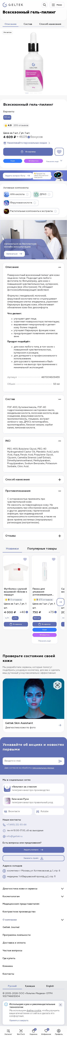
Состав (28, 24)
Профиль (59, 1034)
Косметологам (11, 896)
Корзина (33, 1034)
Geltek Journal (11, 927)
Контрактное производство (19, 911)
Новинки (12, 549)
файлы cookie (34, 1011)
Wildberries (34, 161)
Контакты (8, 974)
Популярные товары (42, 549)
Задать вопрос (31, 850)
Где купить (9, 958)
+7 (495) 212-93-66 (17, 825)
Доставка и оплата (14, 942)
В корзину (31, 152)
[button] (60, 1005)
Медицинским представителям (21, 903)
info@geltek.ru (14, 836)
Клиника (8, 966)
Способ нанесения (50, 24)
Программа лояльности (17, 935)
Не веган (8, 32)
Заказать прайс (31, 858)
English (50, 986)
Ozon (12, 161)
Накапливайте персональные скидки (27, 143)
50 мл (7, 117)
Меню (59, 5)
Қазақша (30, 986)
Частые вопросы (12, 950)
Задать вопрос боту (15, 176)
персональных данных (43, 768)
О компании (10, 919)
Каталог (8, 1034)
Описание (10, 24)
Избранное (46, 1034)
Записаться (11, 254)
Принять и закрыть (18, 1021)
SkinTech (21, 1034)
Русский (12, 986)
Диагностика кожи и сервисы (20, 888)
